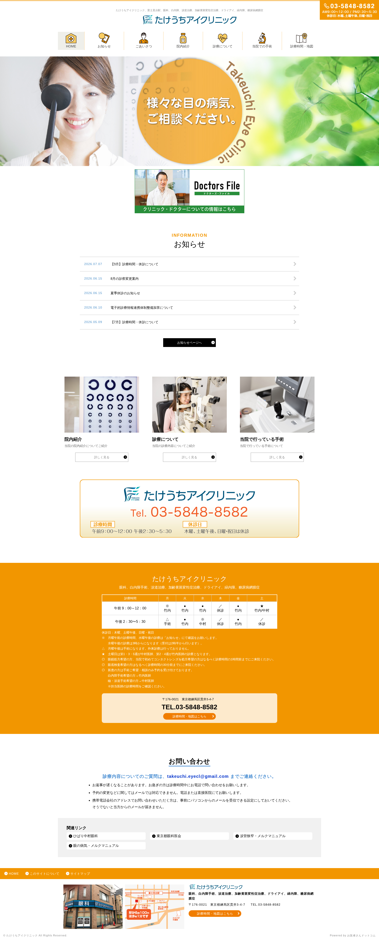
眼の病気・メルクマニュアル (96, 845)
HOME (71, 46)
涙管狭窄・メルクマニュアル (263, 836)
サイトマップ (80, 873)
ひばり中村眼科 (85, 836)
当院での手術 (262, 46)
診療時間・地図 (301, 46)
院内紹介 (183, 46)
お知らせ (104, 46)
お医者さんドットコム (361, 935)
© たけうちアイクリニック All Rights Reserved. (35, 935)
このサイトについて (44, 873)
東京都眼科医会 (169, 836)
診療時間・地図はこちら (189, 716)
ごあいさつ (144, 46)
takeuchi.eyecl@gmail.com (198, 776)
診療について (222, 46)
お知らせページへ (189, 342)
